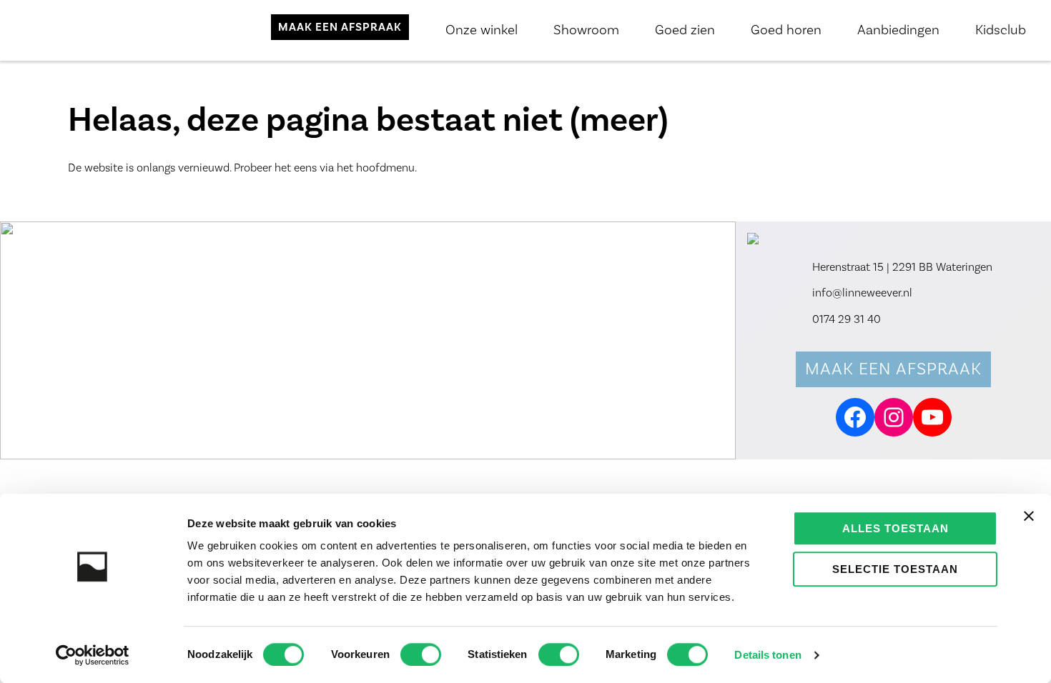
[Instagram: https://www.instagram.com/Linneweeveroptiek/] (893, 417)
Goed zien (685, 30)
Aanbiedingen (898, 30)
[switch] (420, 654)
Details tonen (767, 655)
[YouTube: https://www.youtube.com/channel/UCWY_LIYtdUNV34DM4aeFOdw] (932, 417)
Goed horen (786, 30)
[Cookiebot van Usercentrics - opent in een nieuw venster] (92, 655)
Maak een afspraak (893, 369)
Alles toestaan (895, 528)
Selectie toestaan (895, 569)
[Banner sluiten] (1029, 516)
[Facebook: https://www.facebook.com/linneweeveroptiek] (855, 417)
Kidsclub (1000, 30)
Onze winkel (481, 30)
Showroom (586, 30)
